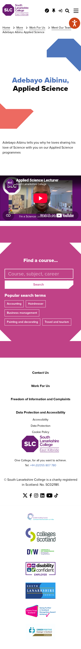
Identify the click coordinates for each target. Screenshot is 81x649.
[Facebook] (30, 496)
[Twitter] (25, 496)
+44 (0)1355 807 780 (43, 465)
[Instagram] (36, 496)
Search (38, 284)
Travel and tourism (57, 322)
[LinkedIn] (42, 496)
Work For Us (37, 27)
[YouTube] (50, 496)
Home (6, 27)
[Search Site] (67, 11)
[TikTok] (56, 496)
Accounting (14, 304)
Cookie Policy (40, 432)
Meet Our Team (61, 27)
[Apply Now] (47, 10)
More (19, 27)
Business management (22, 313)
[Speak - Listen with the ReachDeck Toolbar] (74, 23)
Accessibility (40, 419)
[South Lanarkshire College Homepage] (15, 14)
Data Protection (40, 426)
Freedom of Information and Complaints (40, 399)
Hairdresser (35, 304)
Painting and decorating (22, 322)
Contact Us (40, 372)
